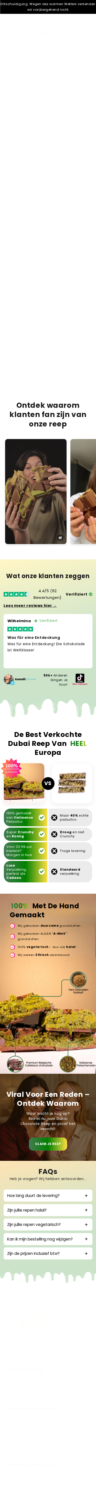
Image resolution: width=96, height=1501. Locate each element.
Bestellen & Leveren (23, 1428)
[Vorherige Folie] (9, 108)
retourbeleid (16, 1445)
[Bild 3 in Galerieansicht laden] (50, 106)
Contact (12, 1416)
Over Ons (14, 1478)
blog (10, 1450)
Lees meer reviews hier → (30, 605)
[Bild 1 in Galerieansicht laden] (21, 106)
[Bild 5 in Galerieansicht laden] (79, 106)
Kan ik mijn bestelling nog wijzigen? (40, 1239)
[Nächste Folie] (87, 108)
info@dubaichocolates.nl (27, 1383)
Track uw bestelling (22, 1394)
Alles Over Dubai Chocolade (30, 1473)
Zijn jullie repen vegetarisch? (34, 1224)
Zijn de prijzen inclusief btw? (33, 1253)
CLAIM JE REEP (48, 1144)
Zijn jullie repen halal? (27, 1210)
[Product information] (83, 276)
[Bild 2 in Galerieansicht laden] (35, 106)
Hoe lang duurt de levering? (33, 1195)
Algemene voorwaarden (27, 1433)
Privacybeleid (17, 1422)
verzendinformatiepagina (28, 1439)
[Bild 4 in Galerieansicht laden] (65, 106)
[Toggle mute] (60, 538)
